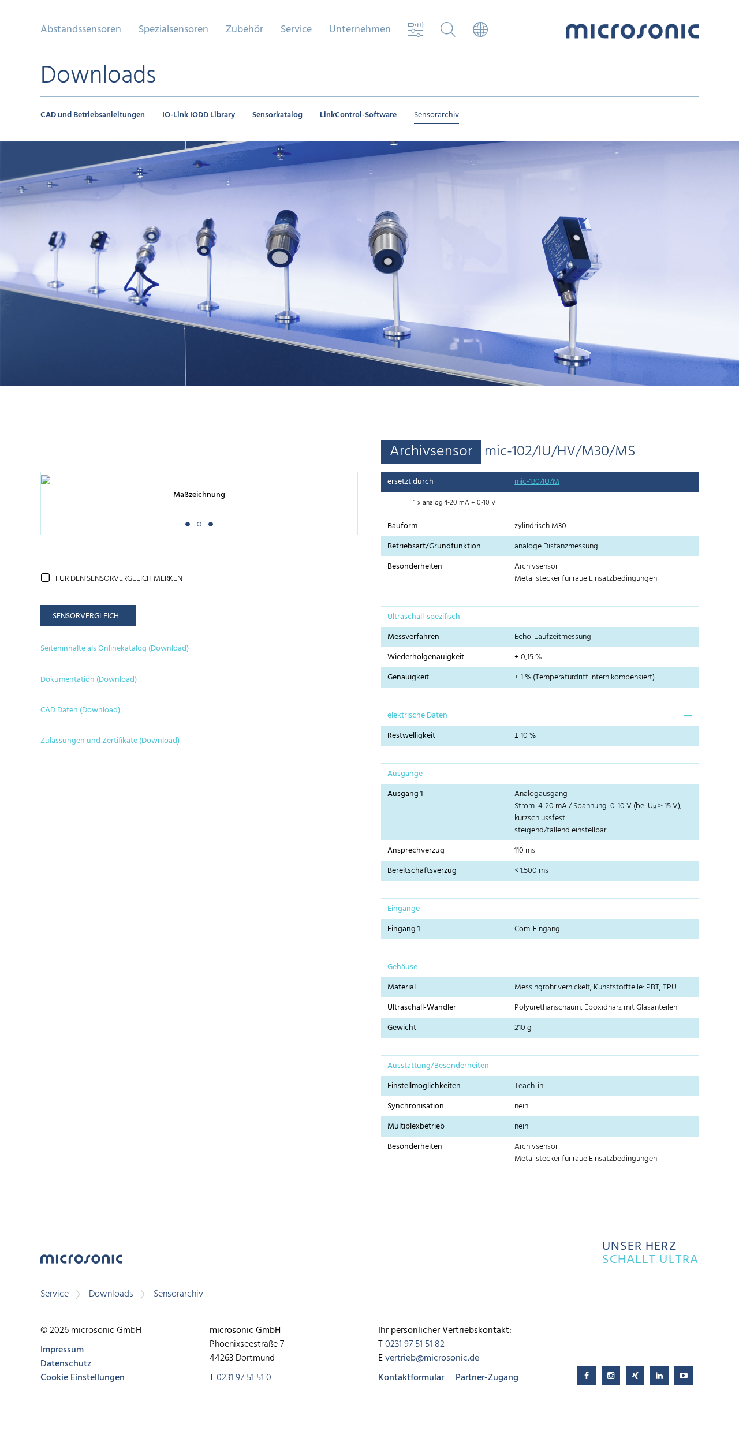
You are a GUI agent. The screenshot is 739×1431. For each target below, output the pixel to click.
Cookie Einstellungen (82, 1377)
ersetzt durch (410, 481)
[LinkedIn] (659, 1375)
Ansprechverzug (416, 850)
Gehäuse (402, 967)
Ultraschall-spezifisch (423, 617)
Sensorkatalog (277, 115)
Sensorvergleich (86, 616)
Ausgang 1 (405, 794)
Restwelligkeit (411, 735)
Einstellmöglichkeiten (424, 1086)
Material (401, 987)
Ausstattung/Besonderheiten (438, 1066)
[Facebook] (586, 1375)
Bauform (402, 526)
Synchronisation (415, 1106)
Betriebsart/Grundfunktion (434, 546)
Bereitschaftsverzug (422, 870)
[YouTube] (683, 1375)
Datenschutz (65, 1364)
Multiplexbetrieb (416, 1126)
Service (54, 1294)
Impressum (62, 1350)
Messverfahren (413, 637)
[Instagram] (611, 1375)
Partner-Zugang (487, 1377)
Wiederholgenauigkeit (425, 657)
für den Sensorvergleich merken (118, 578)
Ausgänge (405, 774)
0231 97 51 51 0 (244, 1377)
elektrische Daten (417, 715)
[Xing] (635, 1375)
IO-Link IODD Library (198, 115)
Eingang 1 (403, 929)
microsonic (81, 1262)
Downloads (111, 1294)
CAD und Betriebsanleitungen (92, 115)
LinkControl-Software (358, 115)
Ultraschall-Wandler (421, 1007)
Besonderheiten (414, 566)
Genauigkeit (408, 677)
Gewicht (401, 1027)
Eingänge (403, 909)
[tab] (540, 616)
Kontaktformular (411, 1377)
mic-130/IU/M (536, 481)
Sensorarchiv (436, 115)
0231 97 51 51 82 (415, 1344)
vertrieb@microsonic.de (432, 1358)
